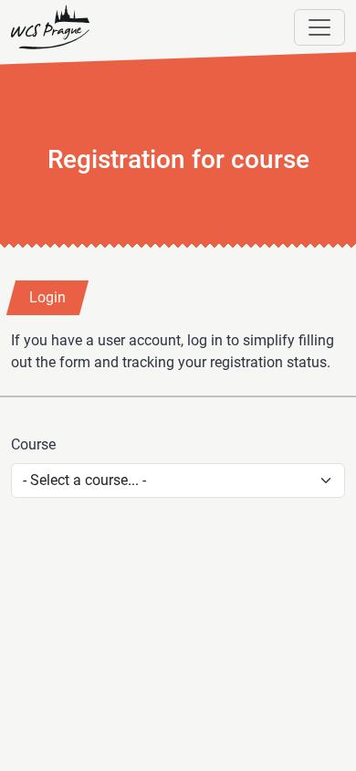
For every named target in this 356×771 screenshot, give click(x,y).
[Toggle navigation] (319, 27)
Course (33, 444)
